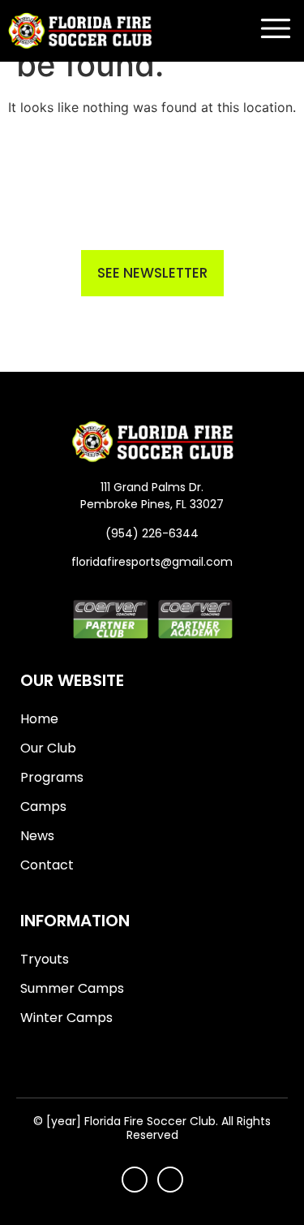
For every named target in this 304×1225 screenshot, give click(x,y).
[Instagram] (170, 1180)
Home (39, 719)
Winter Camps (66, 1017)
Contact (47, 865)
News (37, 835)
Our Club (48, 748)
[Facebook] (135, 1180)
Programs (51, 777)
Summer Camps (72, 988)
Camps (43, 806)
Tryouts (44, 959)
